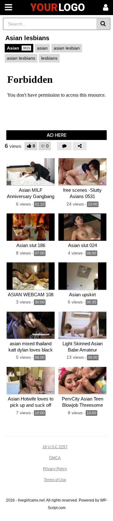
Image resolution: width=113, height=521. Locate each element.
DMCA (55, 458)
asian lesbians (21, 58)
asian (42, 48)
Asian (18, 48)
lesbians (49, 58)
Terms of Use (55, 480)
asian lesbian (67, 48)
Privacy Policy (55, 469)
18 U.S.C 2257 (54, 447)
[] (103, 24)
